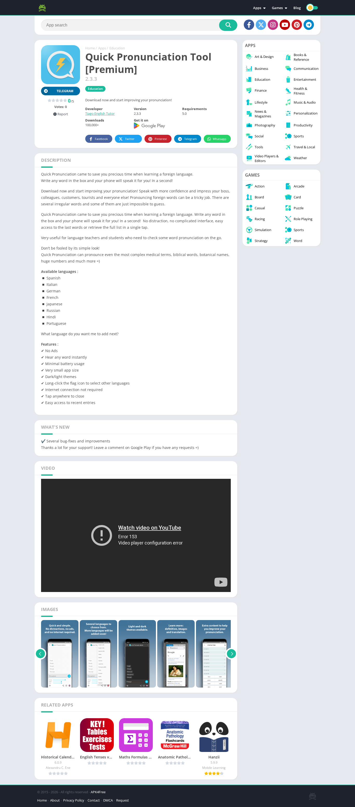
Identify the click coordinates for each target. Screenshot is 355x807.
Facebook (101, 139)
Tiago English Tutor (100, 113)
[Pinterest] (297, 24)
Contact (94, 800)
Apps (257, 7)
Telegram (190, 139)
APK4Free (98, 792)
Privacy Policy (73, 800)
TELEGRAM (65, 91)
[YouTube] (285, 24)
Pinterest (161, 139)
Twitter (130, 139)
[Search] (228, 25)
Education (117, 48)
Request (122, 800)
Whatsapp (219, 139)
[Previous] (40, 654)
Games (277, 7)
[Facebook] (249, 24)
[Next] (231, 654)
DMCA (108, 800)
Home (90, 48)
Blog (297, 7)
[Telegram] (309, 24)
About (55, 800)
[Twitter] (261, 24)
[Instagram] (273, 24)
